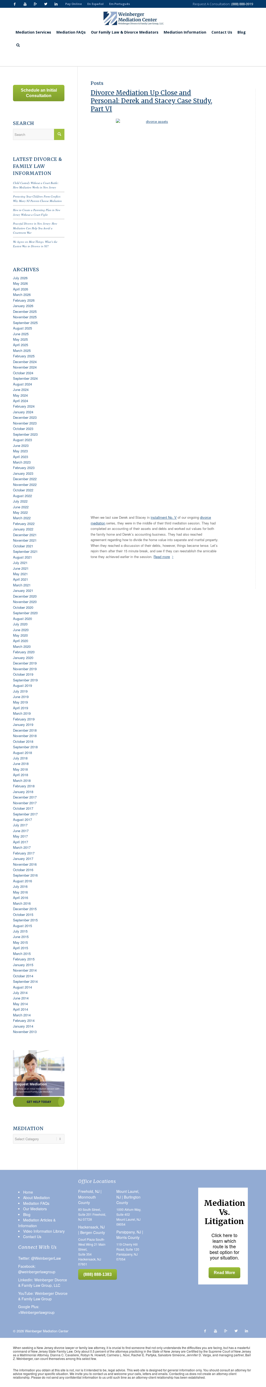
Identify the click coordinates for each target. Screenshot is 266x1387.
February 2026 (24, 300)
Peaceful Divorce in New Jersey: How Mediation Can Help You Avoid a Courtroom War (35, 228)
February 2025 (24, 355)
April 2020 (20, 640)
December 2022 (25, 478)
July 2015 (20, 931)
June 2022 (21, 506)
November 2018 (25, 735)
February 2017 (24, 853)
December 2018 (25, 730)
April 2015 (20, 947)
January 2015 (23, 964)
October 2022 (23, 489)
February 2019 (24, 719)
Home (43, 59)
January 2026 (23, 305)
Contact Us (32, 1236)
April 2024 (20, 400)
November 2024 (25, 367)
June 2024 (21, 389)
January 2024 (23, 411)
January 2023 (23, 473)
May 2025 (20, 339)
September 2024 (25, 378)
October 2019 (23, 674)
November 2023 (25, 423)
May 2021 (20, 573)
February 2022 (24, 523)
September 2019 (25, 679)
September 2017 (25, 814)
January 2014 (23, 1026)
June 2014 (21, 998)
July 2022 (20, 501)
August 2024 (22, 384)
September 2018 (25, 746)
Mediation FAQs (36, 1203)
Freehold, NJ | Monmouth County (90, 1197)
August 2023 (22, 439)
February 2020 (24, 651)
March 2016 (22, 903)
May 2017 (20, 836)
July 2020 (20, 624)
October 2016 (23, 869)
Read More (224, 1272)
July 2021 (20, 562)
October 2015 (23, 914)
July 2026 (20, 277)
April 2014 (20, 1009)
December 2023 (25, 417)
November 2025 (25, 316)
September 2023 (25, 434)
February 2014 (24, 1020)
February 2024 (24, 406)
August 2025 (22, 328)
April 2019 (20, 707)
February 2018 (24, 785)
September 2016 (25, 875)
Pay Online (73, 4)
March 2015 (22, 953)
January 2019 (23, 724)
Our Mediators (35, 1208)
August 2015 (22, 925)
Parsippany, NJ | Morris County (129, 1234)
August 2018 (22, 752)
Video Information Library (44, 1231)
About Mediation (36, 1197)
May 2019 (20, 702)
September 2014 (25, 981)
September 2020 (25, 612)
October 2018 (23, 741)
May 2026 (20, 283)
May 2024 (20, 395)
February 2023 (24, 467)
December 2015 (25, 908)
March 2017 (22, 847)
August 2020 (22, 618)
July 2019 (20, 691)
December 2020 (25, 596)
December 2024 (25, 361)
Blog (53, 59)
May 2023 (20, 450)
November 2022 (25, 484)
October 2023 (23, 428)
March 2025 (22, 350)
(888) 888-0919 (242, 4)
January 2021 (23, 590)
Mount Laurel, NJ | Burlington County (128, 1197)
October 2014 (23, 975)
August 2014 (22, 987)
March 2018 (22, 780)
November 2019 (25, 668)
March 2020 (22, 646)
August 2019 (22, 685)
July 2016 (20, 886)
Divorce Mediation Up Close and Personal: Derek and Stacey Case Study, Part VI (151, 101)
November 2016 (25, 864)
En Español (95, 4)
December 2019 (25, 663)
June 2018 (21, 763)
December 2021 (25, 534)
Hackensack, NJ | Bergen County (91, 1229)
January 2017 (23, 858)
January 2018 (23, 791)
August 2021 (22, 557)
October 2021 (23, 545)
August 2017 (22, 819)
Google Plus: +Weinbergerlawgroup (36, 1309)
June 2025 (21, 333)
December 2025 (25, 311)
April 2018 (20, 774)
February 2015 (24, 959)
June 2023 (21, 445)
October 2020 (23, 607)
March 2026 (22, 294)
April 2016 (20, 897)
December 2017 (25, 797)
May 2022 (20, 512)
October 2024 (23, 372)
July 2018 (20, 758)
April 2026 (20, 289)
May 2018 (20, 769)
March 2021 (22, 584)
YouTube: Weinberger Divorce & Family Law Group (43, 1296)
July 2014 (20, 992)
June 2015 (21, 936)
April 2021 (20, 579)
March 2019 (22, 713)
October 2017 (23, 808)
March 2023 (22, 462)
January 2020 (23, 657)
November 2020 (25, 601)
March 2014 (22, 1014)
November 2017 (25, 802)
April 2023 (20, 456)
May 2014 (20, 1003)
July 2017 (20, 824)
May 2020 (20, 635)
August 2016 (22, 880)
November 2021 (25, 540)
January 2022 (23, 529)
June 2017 (21, 830)
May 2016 (20, 892)
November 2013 (25, 1031)
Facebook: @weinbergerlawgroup (36, 1269)
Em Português (119, 4)
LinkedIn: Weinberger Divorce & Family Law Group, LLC (42, 1282)
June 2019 (21, 696)
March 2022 (22, 517)
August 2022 (22, 495)
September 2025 (25, 322)
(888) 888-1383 (97, 1274)
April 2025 (20, 344)
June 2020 (21, 629)
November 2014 (25, 970)
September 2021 (25, 551)
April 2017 (20, 841)
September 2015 (25, 919)
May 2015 (20, 942)
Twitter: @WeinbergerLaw (39, 1258)
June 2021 (21, 568)
